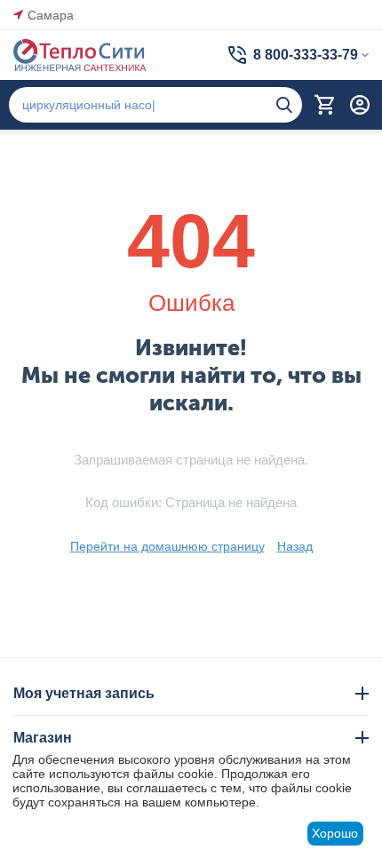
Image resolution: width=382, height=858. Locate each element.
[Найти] (284, 105)
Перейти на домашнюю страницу (167, 546)
